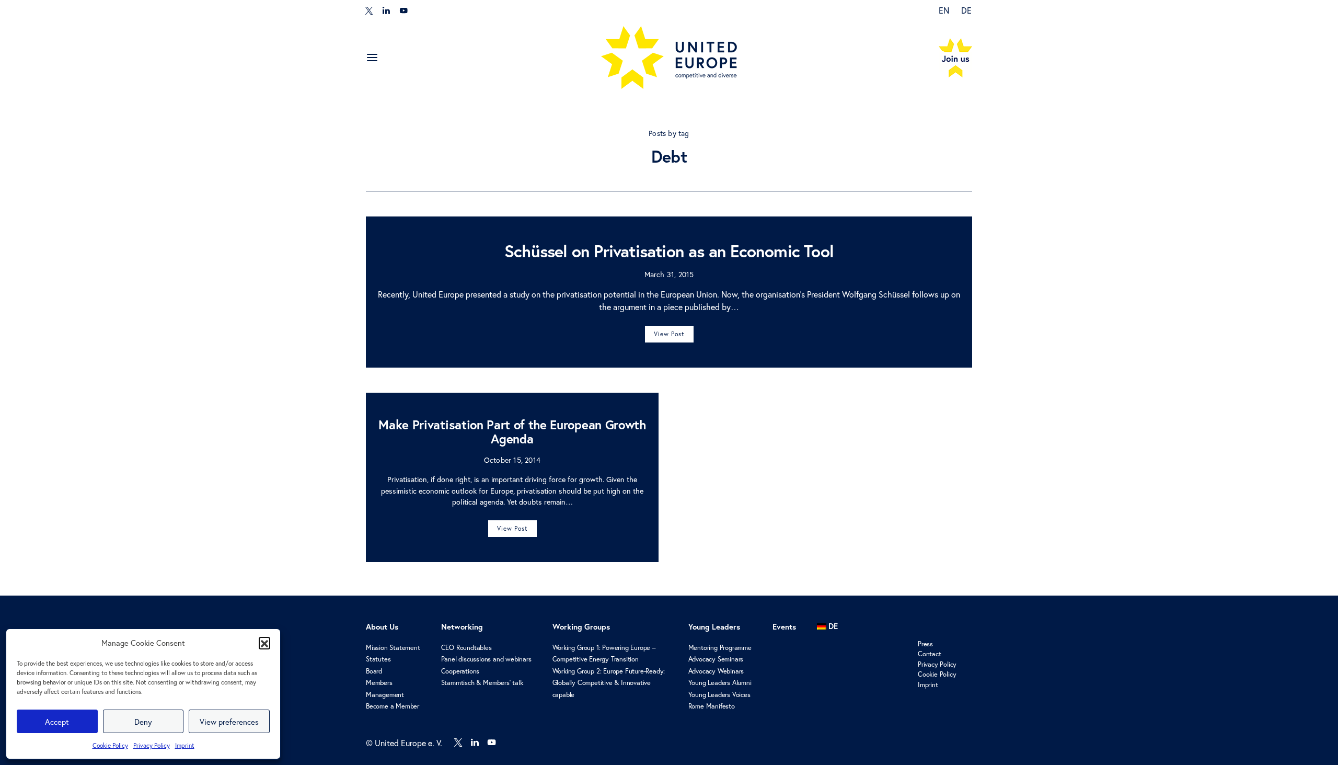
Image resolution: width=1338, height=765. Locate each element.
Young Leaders (714, 627)
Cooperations (460, 671)
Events (784, 627)
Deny (143, 721)
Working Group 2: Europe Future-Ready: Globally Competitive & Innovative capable (608, 683)
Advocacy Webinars (716, 671)
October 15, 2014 (512, 460)
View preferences (229, 721)
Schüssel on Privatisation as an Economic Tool (669, 251)
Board (374, 671)
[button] (264, 642)
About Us (382, 627)
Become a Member (392, 706)
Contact (929, 653)
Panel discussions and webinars (486, 659)
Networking (462, 627)
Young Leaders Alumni (720, 682)
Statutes (378, 659)
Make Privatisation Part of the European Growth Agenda (511, 431)
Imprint (184, 745)
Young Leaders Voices (719, 694)
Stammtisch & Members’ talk (482, 682)
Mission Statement (393, 647)
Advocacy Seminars (716, 659)
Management (385, 694)
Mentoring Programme (720, 647)
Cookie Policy (110, 745)
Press (925, 644)
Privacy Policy (151, 745)
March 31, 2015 (669, 274)
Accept (57, 721)
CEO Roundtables (466, 647)
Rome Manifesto (711, 706)
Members (379, 682)
